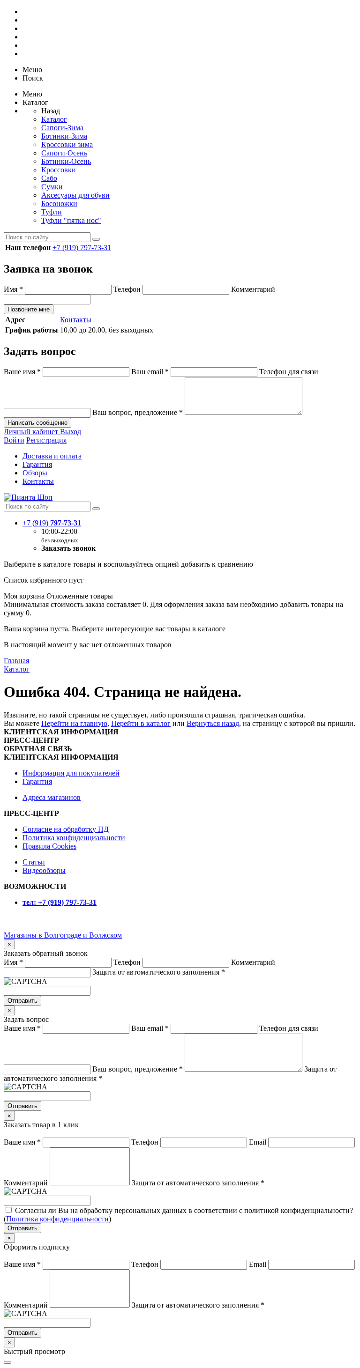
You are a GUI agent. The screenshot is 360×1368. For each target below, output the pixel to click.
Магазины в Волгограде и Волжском (63, 935)
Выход (70, 432)
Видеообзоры (44, 870)
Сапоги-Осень (64, 153)
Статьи (33, 862)
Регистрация (46, 440)
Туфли (51, 212)
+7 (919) (51, 523)
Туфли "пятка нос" (71, 220)
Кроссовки (58, 170)
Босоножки (59, 203)
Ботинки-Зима (64, 136)
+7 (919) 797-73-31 (81, 247)
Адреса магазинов (51, 797)
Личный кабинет (32, 432)
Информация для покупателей (71, 773)
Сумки (52, 187)
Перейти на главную (74, 723)
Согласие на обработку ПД (65, 829)
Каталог (54, 119)
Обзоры (34, 473)
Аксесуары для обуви (75, 195)
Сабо (49, 178)
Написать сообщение (38, 422)
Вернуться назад (213, 723)
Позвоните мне (29, 309)
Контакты (75, 320)
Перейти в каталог (141, 723)
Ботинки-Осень (66, 161)
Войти (14, 440)
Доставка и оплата (52, 456)
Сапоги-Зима (62, 128)
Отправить (23, 1000)
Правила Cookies (49, 846)
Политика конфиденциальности (73, 838)
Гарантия (37, 464)
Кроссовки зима (67, 144)
